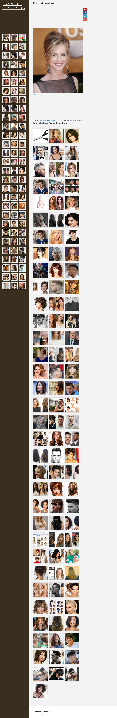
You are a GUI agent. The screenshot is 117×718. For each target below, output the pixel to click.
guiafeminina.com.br (38, 94)
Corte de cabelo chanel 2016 (76, 120)
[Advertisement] (15, 23)
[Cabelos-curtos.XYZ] (14, 6)
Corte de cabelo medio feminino (47, 120)
